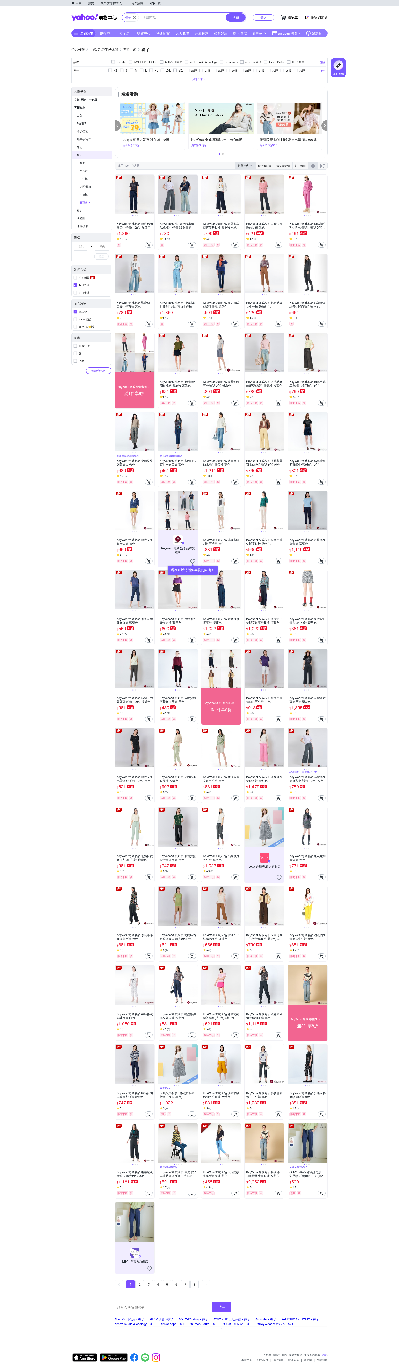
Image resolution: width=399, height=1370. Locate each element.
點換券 (105, 33)
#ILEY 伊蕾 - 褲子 (161, 1319)
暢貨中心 (143, 33)
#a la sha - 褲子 (265, 1319)
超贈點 (317, 33)
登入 (263, 17)
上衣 (79, 115)
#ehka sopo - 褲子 (173, 1324)
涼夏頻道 (201, 33)
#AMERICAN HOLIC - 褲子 (300, 1319)
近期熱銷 (300, 165)
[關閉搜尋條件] (134, 17)
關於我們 (262, 1360)
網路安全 (293, 1360)
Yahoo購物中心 (94, 17)
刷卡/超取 (240, 33)
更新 (324, 1355)
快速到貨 (163, 33)
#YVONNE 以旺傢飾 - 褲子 (231, 1319)
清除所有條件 (99, 371)
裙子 (79, 210)
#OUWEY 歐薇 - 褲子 (193, 1319)
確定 (101, 256)
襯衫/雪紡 (82, 131)
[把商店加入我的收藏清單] (192, 561)
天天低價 (182, 33)
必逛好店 (220, 33)
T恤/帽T (81, 123)
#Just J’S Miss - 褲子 (237, 1324)
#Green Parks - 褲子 (204, 1324)
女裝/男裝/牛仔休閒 (85, 99)
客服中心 (246, 1360)
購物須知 (278, 1360)
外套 (79, 147)
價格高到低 (283, 165)
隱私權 (308, 1360)
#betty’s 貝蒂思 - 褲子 (129, 1319)
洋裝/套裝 (82, 226)
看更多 (257, 33)
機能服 (81, 218)
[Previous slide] (117, 194)
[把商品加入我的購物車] (149, 245)
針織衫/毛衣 (84, 139)
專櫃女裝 (79, 107)
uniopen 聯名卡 (289, 33)
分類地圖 (322, 1360)
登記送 (124, 33)
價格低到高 (264, 165)
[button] (118, 125)
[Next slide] (151, 194)
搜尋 (222, 1306)
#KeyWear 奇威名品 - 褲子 (275, 1324)
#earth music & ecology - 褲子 (135, 1324)
